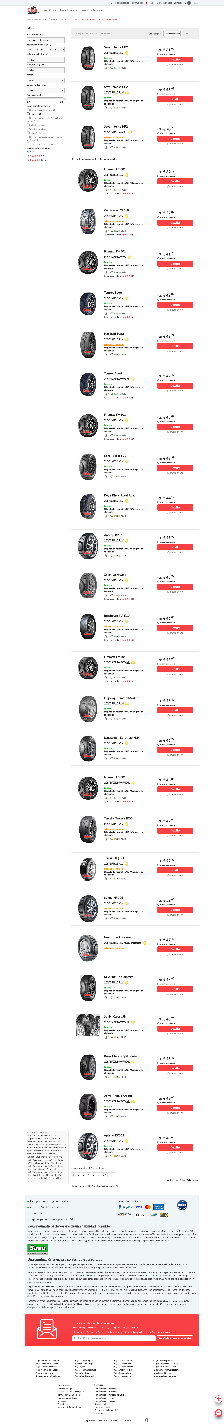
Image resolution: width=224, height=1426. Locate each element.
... (98, 1174)
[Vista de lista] (183, 33)
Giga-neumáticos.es (173, 1301)
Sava (29, 1234)
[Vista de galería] (187, 33)
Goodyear (100, 1234)
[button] (218, 1399)
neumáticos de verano (49, 1286)
